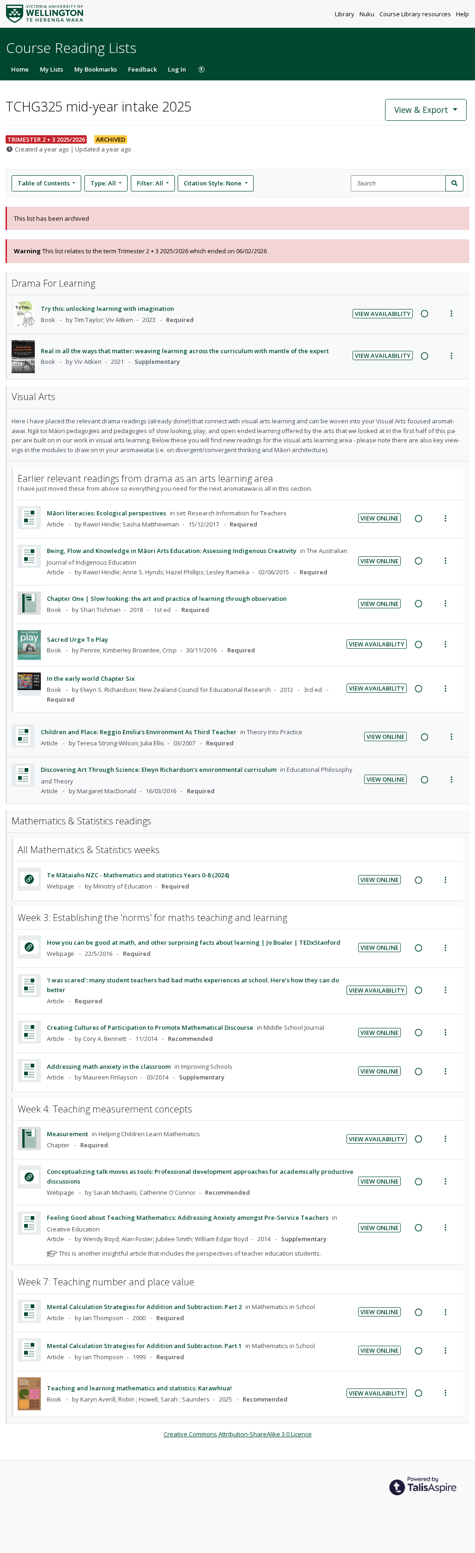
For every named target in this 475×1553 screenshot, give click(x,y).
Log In (177, 69)
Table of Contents (44, 183)
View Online (379, 518)
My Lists (51, 69)
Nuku (367, 14)
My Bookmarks (95, 69)
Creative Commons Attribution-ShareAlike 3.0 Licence (238, 1434)
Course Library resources (415, 14)
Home (20, 69)
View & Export (421, 109)
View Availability (383, 313)
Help (462, 14)
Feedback (142, 69)
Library (345, 14)
